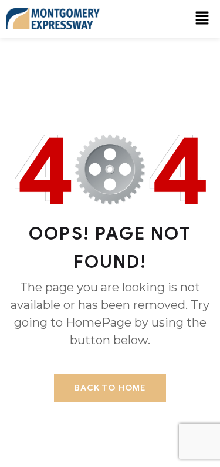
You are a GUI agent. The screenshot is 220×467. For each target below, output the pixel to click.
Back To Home (110, 388)
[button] (202, 19)
